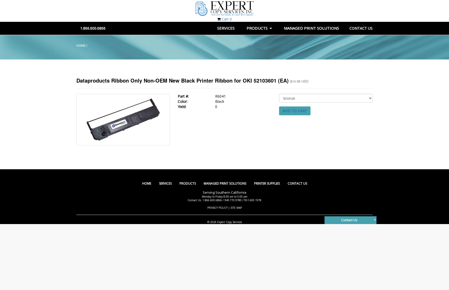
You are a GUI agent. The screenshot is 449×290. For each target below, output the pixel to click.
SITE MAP (236, 208)
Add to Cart (294, 110)
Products (188, 183)
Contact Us (297, 183)
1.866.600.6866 (92, 28)
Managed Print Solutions (225, 183)
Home (146, 183)
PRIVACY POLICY (217, 208)
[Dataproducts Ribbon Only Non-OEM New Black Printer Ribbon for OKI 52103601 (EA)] (123, 119)
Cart (227, 19)
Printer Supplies (267, 183)
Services (165, 183)
